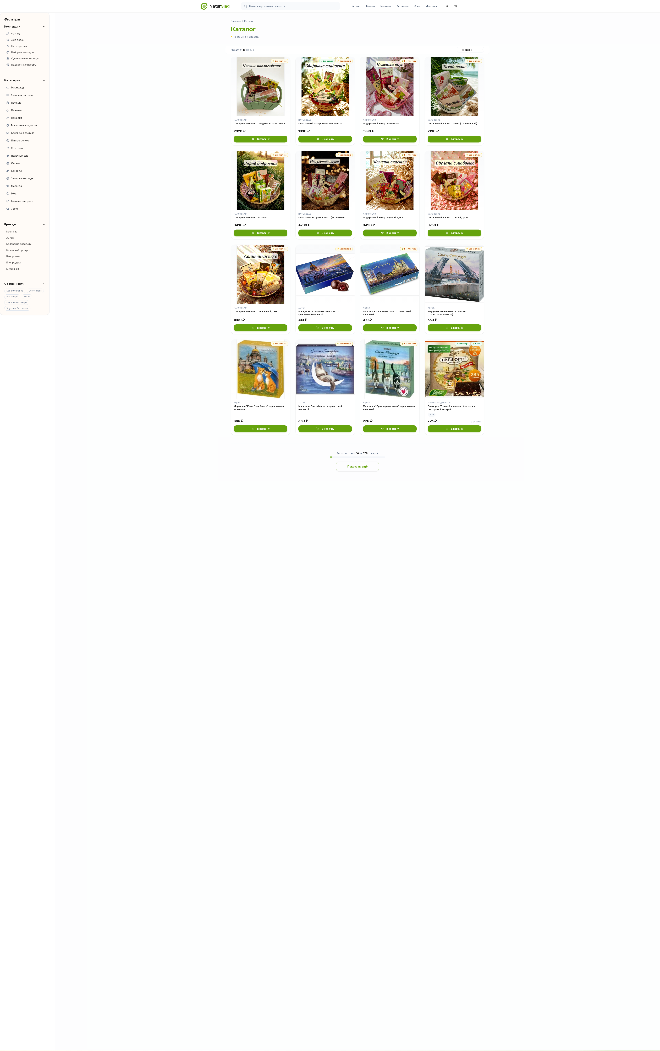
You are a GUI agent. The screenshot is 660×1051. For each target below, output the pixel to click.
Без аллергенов (15, 290)
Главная (236, 21)
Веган (27, 296)
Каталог (356, 6)
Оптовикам (403, 6)
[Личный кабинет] (447, 6)
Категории (12, 80)
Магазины (386, 6)
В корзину (263, 138)
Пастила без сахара (17, 302)
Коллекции (12, 26)
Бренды (370, 6)
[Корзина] (455, 6)
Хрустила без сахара (17, 308)
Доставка (431, 6)
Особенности (14, 283)
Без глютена (35, 290)
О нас (417, 6)
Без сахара (12, 296)
